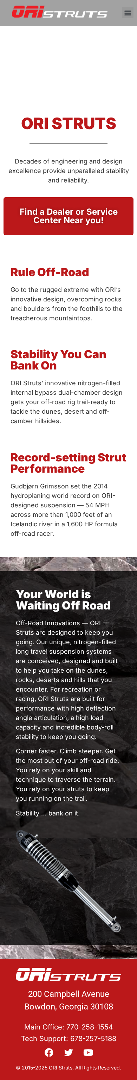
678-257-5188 (93, 1038)
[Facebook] (49, 1052)
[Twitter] (68, 1052)
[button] (127, 12)
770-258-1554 (89, 1027)
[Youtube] (88, 1052)
